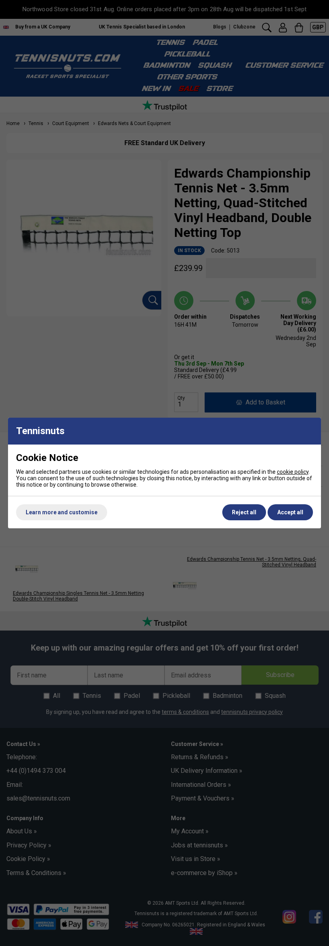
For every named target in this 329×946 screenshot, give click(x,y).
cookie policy (293, 472)
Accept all (290, 512)
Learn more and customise (61, 512)
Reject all (244, 512)
